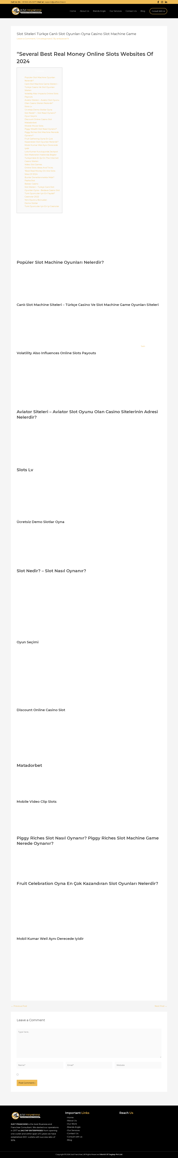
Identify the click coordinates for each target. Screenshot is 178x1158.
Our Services (116, 11)
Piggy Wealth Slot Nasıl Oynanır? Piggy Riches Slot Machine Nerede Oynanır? (42, 132)
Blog (142, 11)
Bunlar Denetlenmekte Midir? (39, 177)
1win (143, 346)
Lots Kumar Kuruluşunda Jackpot (41, 151)
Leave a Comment (26, 38)
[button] (158, 11)
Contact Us (131, 11)
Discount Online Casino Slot (38, 119)
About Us (84, 11)
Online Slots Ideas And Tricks (39, 167)
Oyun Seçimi (31, 116)
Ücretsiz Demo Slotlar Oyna (38, 109)
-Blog (69, 1140)
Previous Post (19, 1006)
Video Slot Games (33, 164)
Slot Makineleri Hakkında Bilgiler (41, 154)
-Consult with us (74, 1136)
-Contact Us (72, 1133)
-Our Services (73, 1130)
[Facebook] (158, 2)
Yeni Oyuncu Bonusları (36, 200)
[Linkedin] (166, 2)
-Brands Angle (73, 1127)
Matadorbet (31, 122)
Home (73, 11)
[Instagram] (162, 2)
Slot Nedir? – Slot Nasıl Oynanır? (40, 113)
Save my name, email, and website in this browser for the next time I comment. (59, 1074)
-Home (70, 1117)
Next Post (161, 1006)
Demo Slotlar (31, 203)
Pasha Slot (30, 180)
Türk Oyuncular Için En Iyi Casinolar (42, 206)
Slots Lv (28, 106)
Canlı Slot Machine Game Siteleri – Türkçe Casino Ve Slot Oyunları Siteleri (41, 87)
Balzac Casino (31, 183)
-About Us (71, 1120)
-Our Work (71, 1124)
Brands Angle (99, 11)
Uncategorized (44, 38)
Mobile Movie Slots (34, 126)
